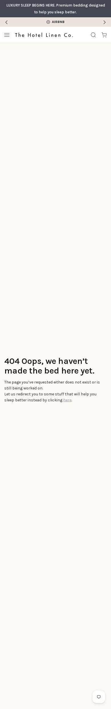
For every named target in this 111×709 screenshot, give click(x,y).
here (67, 400)
